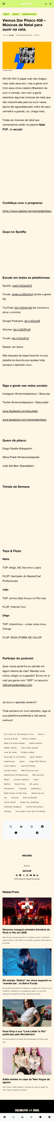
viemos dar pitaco (34, 807)
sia (5, 797)
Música (6, 14)
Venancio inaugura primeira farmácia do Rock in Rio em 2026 (26, 931)
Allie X (41, 734)
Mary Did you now (30, 770)
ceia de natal (10, 752)
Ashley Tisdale (29, 739)
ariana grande (11, 739)
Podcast (16, 14)
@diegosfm (25, 448)
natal (36, 779)
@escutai (44, 393)
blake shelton (35, 743)
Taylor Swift (10, 802)
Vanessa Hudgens (12, 807)
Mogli (12, 567)
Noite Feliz (20, 784)
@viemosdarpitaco (26, 393)
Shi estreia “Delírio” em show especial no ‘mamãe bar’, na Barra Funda (27, 982)
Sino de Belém (30, 797)
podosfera (36, 788)
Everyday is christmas (14, 757)
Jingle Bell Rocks (37, 761)
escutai (27, 870)
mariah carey (10, 770)
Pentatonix (9, 788)
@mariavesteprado (28, 457)
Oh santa (34, 784)
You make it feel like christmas (30, 811)
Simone (15, 797)
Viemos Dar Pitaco (29, 14)
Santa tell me (38, 793)
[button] (4, 4)
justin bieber (10, 766)
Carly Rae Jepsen (29, 748)
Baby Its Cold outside (14, 743)
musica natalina (21, 779)
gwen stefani (36, 757)
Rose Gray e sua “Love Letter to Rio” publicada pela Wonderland (24, 1033)
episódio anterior (25, 702)
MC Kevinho (24, 567)
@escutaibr (42, 402)
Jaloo (38, 567)
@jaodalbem (27, 465)
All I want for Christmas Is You (19, 734)
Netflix (7, 784)
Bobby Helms (10, 748)
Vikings (7, 628)
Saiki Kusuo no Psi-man (32, 598)
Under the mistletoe (29, 802)
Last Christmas (28, 766)
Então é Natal (28, 752)
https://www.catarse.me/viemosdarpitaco (27, 210)
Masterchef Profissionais (16, 775)
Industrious (9, 761)
